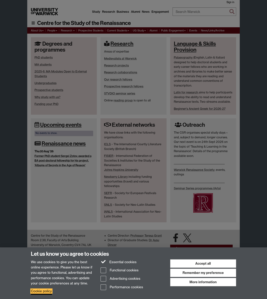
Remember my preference (203, 273)
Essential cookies (122, 262)
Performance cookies (126, 287)
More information (203, 282)
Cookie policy (41, 291)
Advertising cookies (124, 279)
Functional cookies (124, 270)
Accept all (203, 263)
